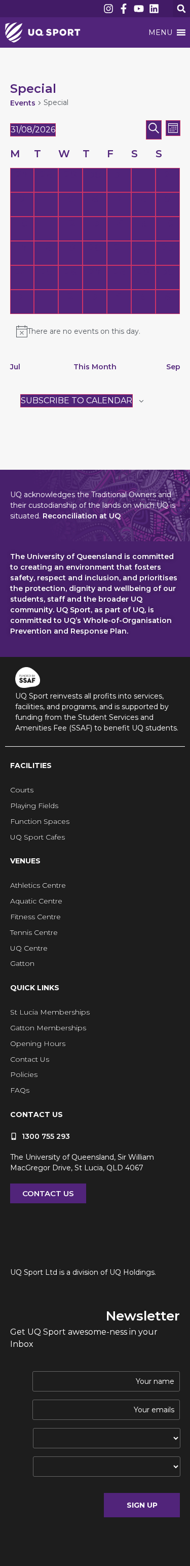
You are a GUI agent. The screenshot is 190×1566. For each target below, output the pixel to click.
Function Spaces (39, 821)
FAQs (19, 1090)
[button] (181, 8)
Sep (173, 366)
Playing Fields (34, 805)
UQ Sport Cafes (37, 837)
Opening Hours (37, 1043)
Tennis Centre (34, 932)
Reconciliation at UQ (82, 515)
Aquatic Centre (36, 901)
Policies (23, 1074)
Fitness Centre (35, 916)
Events (22, 103)
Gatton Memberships (48, 1027)
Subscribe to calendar (76, 400)
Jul (15, 366)
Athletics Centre (38, 885)
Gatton (22, 963)
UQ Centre (29, 948)
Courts (21, 789)
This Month (95, 366)
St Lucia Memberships (50, 1012)
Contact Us (29, 1059)
